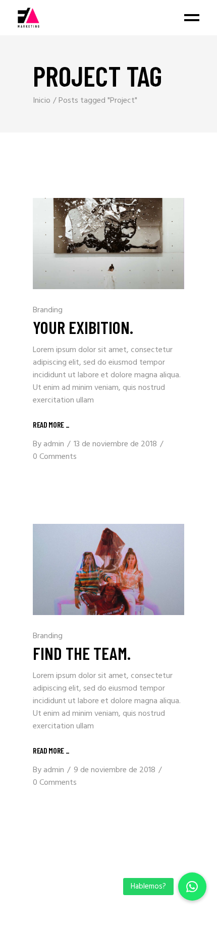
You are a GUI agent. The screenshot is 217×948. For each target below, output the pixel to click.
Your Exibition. (83, 326)
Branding (48, 310)
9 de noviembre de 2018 (114, 770)
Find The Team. (82, 652)
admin (53, 444)
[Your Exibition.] (108, 243)
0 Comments (55, 456)
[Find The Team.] (108, 569)
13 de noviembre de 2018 (115, 444)
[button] (192, 886)
